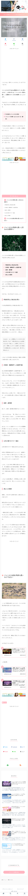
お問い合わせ (14, 891)
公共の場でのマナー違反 (10, 212)
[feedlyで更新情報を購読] (7, 765)
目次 (13, 196)
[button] (22, 44)
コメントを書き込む (14, 872)
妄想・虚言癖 (7, 210)
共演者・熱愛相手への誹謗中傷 (11, 207)
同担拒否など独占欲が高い (10, 204)
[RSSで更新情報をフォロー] (20, 765)
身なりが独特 (7, 215)
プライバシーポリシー (7, 889)
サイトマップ (20, 889)
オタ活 (5, 702)
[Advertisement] (14, 63)
